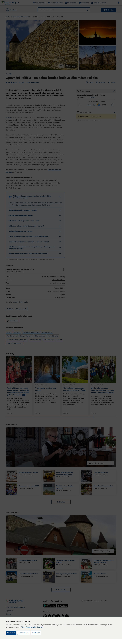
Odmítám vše (23, 633)
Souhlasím (11, 633)
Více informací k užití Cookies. (32, 627)
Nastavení (36, 633)
